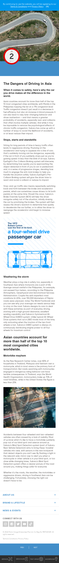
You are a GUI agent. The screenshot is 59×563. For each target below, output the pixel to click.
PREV (22, 547)
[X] (47, 6)
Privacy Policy (23, 539)
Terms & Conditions (10, 539)
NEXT (35, 547)
